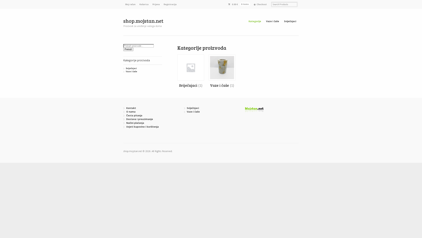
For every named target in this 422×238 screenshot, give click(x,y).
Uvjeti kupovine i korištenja (142, 126)
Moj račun (130, 4)
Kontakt (131, 108)
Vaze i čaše (272, 21)
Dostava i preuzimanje (139, 119)
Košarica (144, 4)
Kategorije (255, 21)
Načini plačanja (135, 122)
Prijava (156, 4)
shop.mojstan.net (143, 20)
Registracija (170, 4)
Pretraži (128, 49)
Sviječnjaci (290, 21)
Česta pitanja (134, 115)
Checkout (262, 4)
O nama (131, 111)
